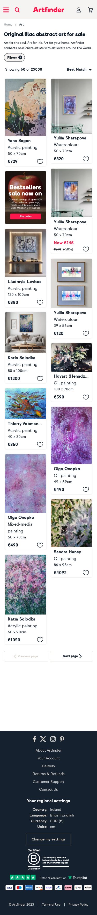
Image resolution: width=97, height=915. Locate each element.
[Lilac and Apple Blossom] (71, 538)
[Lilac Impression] (25, 599)
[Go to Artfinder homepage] (48, 9)
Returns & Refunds (49, 774)
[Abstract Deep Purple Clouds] (71, 121)
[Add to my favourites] (40, 161)
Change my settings (48, 839)
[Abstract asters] (25, 502)
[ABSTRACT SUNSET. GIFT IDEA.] (25, 418)
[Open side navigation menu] (6, 9)
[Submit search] (17, 9)
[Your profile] (78, 9)
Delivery (48, 766)
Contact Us (48, 789)
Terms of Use (51, 904)
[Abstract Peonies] (71, 450)
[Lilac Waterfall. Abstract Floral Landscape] (25, 347)
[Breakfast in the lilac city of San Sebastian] (25, 268)
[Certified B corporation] (48, 859)
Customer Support (48, 781)
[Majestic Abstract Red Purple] (71, 211)
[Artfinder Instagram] (53, 739)
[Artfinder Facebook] (34, 739)
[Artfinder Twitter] (43, 739)
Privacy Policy (78, 904)
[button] (79, 70)
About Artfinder (49, 750)
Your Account (49, 758)
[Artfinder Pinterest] (62, 739)
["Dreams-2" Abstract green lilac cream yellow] (25, 122)
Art (21, 24)
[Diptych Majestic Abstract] (71, 298)
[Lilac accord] (71, 372)
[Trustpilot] (48, 876)
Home (8, 24)
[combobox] (79, 70)
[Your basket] (90, 10)
